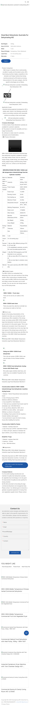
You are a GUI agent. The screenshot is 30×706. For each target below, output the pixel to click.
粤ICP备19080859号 (10, 702)
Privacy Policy (5, 704)
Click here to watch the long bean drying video (14, 465)
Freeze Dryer (16, 566)
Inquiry (6, 61)
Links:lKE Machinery (22, 702)
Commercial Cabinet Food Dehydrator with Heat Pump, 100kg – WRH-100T (14, 640)
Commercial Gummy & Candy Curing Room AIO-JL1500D (13, 690)
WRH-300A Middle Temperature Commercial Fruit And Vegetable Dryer (14, 615)
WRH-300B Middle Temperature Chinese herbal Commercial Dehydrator (15, 590)
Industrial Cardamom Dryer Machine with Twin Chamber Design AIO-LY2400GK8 (13, 665)
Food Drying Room (7, 566)
